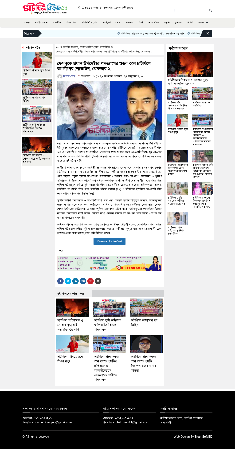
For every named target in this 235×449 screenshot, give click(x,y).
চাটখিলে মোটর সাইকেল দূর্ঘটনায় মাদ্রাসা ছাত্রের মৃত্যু (177, 200)
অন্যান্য (201, 22)
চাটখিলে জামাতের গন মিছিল (202, 104)
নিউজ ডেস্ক (68, 76)
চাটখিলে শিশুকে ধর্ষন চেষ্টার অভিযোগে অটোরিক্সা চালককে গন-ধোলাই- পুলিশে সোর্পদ (203, 171)
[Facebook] (60, 281)
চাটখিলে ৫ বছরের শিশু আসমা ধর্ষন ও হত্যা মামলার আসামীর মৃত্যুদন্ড (202, 202)
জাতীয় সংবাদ (41, 22)
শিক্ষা (140, 22)
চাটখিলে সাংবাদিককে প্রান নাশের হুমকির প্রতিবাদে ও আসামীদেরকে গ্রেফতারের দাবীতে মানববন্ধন (203, 137)
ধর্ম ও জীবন (153, 22)
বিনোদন (129, 22)
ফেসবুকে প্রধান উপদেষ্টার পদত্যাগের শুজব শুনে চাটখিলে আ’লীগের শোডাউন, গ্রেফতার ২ (104, 51)
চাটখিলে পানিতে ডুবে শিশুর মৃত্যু (178, 131)
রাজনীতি (57, 22)
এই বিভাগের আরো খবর (71, 293)
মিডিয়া (190, 22)
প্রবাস (118, 22)
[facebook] (175, 10)
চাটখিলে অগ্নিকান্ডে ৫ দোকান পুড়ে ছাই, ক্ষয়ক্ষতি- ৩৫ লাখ (143, 33)
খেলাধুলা (106, 22)
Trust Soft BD (203, 436)
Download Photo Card (109, 241)
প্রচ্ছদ (27, 22)
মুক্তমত (178, 22)
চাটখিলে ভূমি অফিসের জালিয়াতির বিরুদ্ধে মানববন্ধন (107, 325)
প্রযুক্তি (167, 22)
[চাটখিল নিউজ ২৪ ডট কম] (45, 8)
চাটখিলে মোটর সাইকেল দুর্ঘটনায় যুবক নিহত (176, 230)
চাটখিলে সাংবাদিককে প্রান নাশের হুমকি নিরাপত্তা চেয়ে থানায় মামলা (178, 169)
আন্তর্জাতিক (71, 22)
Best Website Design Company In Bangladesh (35, 174)
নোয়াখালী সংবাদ (89, 22)
